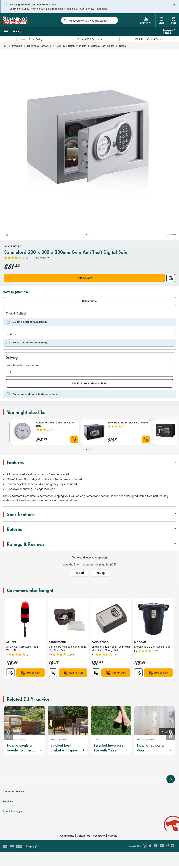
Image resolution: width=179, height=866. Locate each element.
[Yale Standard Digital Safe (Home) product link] (93, 432)
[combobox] (89, 20)
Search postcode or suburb (23, 365)
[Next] (170, 734)
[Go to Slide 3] (92, 234)
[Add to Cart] (74, 439)
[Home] (5, 46)
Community (67, 835)
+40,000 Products (92, 39)
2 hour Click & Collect (151, 39)
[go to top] (170, 779)
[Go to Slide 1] (86, 234)
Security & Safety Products (71, 45)
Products (17, 45)
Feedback (99, 835)
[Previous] (8, 734)
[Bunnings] (15, 23)
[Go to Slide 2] (89, 234)
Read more (101, 8)
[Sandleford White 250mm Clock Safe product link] (22, 432)
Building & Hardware (39, 45)
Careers (112, 835)
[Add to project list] (170, 278)
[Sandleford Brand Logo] (171, 234)
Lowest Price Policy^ (32, 39)
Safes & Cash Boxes (102, 45)
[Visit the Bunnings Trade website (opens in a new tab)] (169, 31)
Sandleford (12, 246)
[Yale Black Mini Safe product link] (165, 432)
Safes (122, 45)
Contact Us (83, 835)
